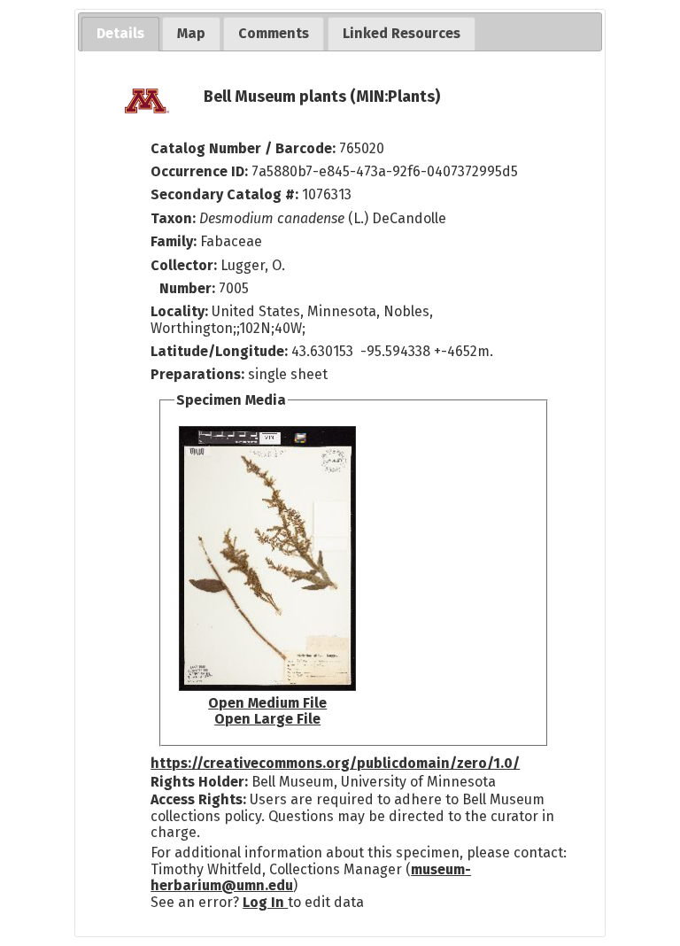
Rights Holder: (199, 781)
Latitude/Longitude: (219, 351)
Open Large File (267, 718)
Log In (265, 902)
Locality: (179, 311)
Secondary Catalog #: (224, 194)
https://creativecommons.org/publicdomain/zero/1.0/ (335, 763)
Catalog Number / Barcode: (245, 148)
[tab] (120, 34)
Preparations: (197, 374)
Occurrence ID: (201, 171)
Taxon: (173, 218)
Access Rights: (198, 799)
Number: (189, 288)
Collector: (185, 265)
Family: (174, 241)
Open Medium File (267, 702)
